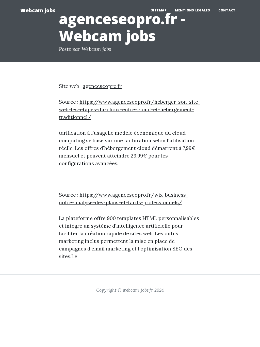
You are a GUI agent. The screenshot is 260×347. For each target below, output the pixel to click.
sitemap (159, 10)
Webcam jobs (37, 10)
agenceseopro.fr (102, 86)
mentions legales (192, 10)
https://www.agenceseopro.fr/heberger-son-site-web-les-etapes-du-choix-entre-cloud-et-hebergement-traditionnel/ (129, 109)
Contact (227, 10)
